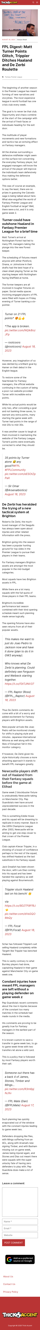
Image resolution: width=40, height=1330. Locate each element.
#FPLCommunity (15, 469)
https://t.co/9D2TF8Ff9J (20, 905)
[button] (33, 2)
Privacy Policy (10, 1291)
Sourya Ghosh (22, 39)
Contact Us (9, 1284)
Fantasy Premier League (13, 77)
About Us (8, 1276)
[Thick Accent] (9, 2)
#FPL (16, 465)
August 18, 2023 (15, 494)
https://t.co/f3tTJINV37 (19, 683)
